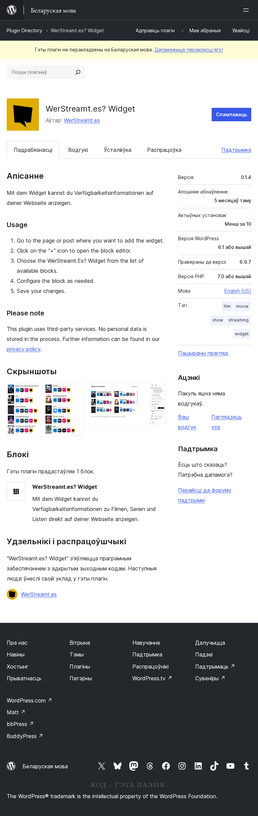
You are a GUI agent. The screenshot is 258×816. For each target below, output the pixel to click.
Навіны (16, 654)
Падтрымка (236, 149)
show (217, 320)
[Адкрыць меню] (247, 10)
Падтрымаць (215, 666)
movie (242, 306)
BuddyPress (25, 736)
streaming (238, 320)
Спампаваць (231, 114)
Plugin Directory (24, 30)
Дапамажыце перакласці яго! (189, 49)
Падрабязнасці (33, 149)
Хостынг (18, 666)
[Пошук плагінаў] (78, 72)
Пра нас (17, 642)
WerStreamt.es (82, 120)
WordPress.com (29, 700)
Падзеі (204, 654)
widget (242, 333)
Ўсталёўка (117, 149)
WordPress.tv (152, 678)
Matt (16, 712)
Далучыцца (210, 642)
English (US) (237, 291)
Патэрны (81, 678)
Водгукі (78, 149)
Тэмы (77, 654)
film (227, 306)
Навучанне (146, 642)
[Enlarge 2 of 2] (156, 392)
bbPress (20, 724)
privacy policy (23, 349)
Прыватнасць (24, 678)
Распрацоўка (164, 149)
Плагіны (80, 666)
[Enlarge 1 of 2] (74, 392)
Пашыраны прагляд (203, 353)
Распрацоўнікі (150, 666)
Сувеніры (210, 678)
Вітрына (80, 642)
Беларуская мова (45, 766)
